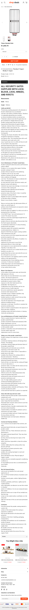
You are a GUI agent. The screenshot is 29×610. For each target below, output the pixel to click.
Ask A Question (23, 64)
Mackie (6, 76)
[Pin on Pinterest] (11, 65)
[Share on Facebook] (7, 65)
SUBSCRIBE (24, 598)
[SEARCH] (4, 2)
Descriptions (4, 81)
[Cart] (26, 2)
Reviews (4, 536)
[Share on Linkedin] (13, 65)
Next (27, 22)
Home (2, 6)
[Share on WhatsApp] (15, 65)
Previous (2, 22)
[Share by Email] (17, 65)
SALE (3, 544)
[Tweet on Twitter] (9, 65)
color (2, 49)
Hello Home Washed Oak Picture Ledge (10, 560)
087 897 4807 (4, 577)
